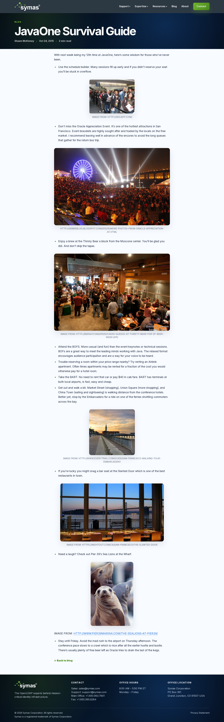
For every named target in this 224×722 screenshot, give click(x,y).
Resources (160, 6)
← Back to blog (63, 660)
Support (124, 6)
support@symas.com (94, 692)
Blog (174, 6)
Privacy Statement (200, 712)
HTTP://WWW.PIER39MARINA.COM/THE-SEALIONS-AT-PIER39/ (115, 633)
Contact (201, 6)
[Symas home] (27, 6)
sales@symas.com (89, 688)
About (185, 6)
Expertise (141, 6)
